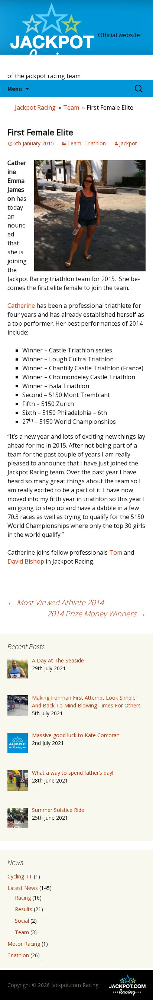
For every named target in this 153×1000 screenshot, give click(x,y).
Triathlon (95, 143)
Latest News (22, 887)
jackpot (128, 143)
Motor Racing (23, 943)
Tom (115, 552)
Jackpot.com (66, 984)
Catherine (21, 305)
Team (71, 107)
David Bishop (25, 561)
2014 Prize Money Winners (96, 614)
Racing (23, 897)
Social (22, 920)
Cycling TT (19, 876)
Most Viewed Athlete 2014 (55, 602)
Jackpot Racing (35, 107)
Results (23, 909)
